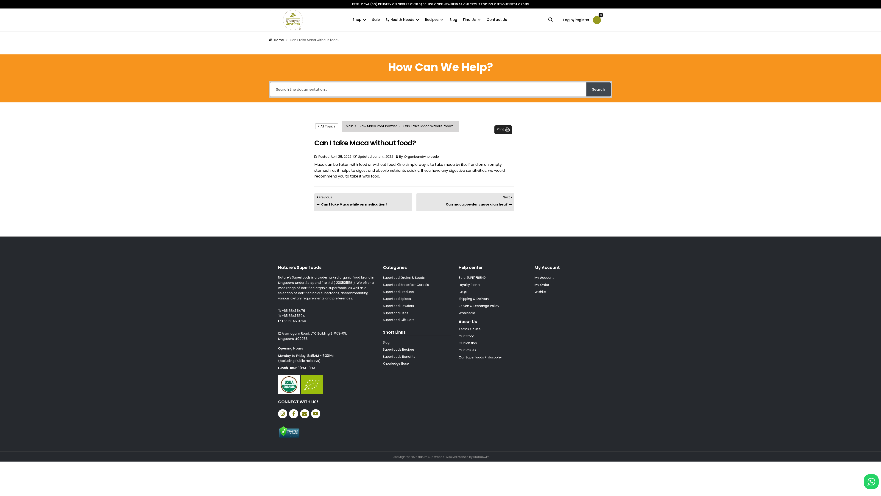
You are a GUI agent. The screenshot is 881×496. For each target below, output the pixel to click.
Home (279, 40)
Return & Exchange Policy (479, 306)
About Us (468, 321)
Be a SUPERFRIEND (472, 277)
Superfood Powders (398, 306)
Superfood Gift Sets (398, 320)
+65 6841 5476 (293, 310)
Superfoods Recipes (399, 349)
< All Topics (326, 126)
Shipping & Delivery (474, 298)
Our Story (466, 336)
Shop (356, 19)
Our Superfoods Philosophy (480, 357)
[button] (503, 129)
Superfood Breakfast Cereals (406, 284)
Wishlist (540, 292)
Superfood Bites (395, 313)
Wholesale (467, 313)
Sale (376, 19)
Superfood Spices (397, 298)
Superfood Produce (398, 292)
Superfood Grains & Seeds (404, 277)
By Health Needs (399, 19)
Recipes (432, 19)
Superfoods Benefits (399, 356)
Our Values (467, 350)
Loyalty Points (469, 284)
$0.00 (600, 16)
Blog (453, 19)
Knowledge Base (396, 363)
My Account (544, 277)
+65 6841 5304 (293, 315)
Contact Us (497, 19)
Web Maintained (457, 457)
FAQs (463, 292)
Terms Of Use (470, 329)
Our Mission (468, 343)
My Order (542, 284)
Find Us (469, 19)
